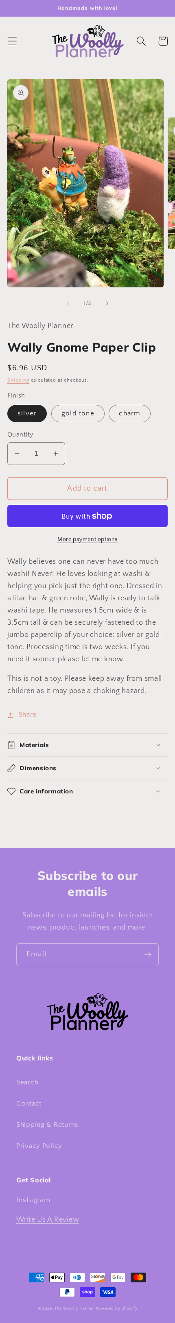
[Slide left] (68, 304)
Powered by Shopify (116, 1308)
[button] (12, 41)
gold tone (77, 413)
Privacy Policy (39, 1145)
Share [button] (28, 714)
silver (27, 413)
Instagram (33, 1200)
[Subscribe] (147, 954)
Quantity (20, 434)
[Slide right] (107, 304)
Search (27, 1082)
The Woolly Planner (74, 1308)
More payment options (87, 539)
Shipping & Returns (47, 1124)
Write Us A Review (47, 1220)
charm (129, 413)
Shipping (18, 380)
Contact (29, 1103)
